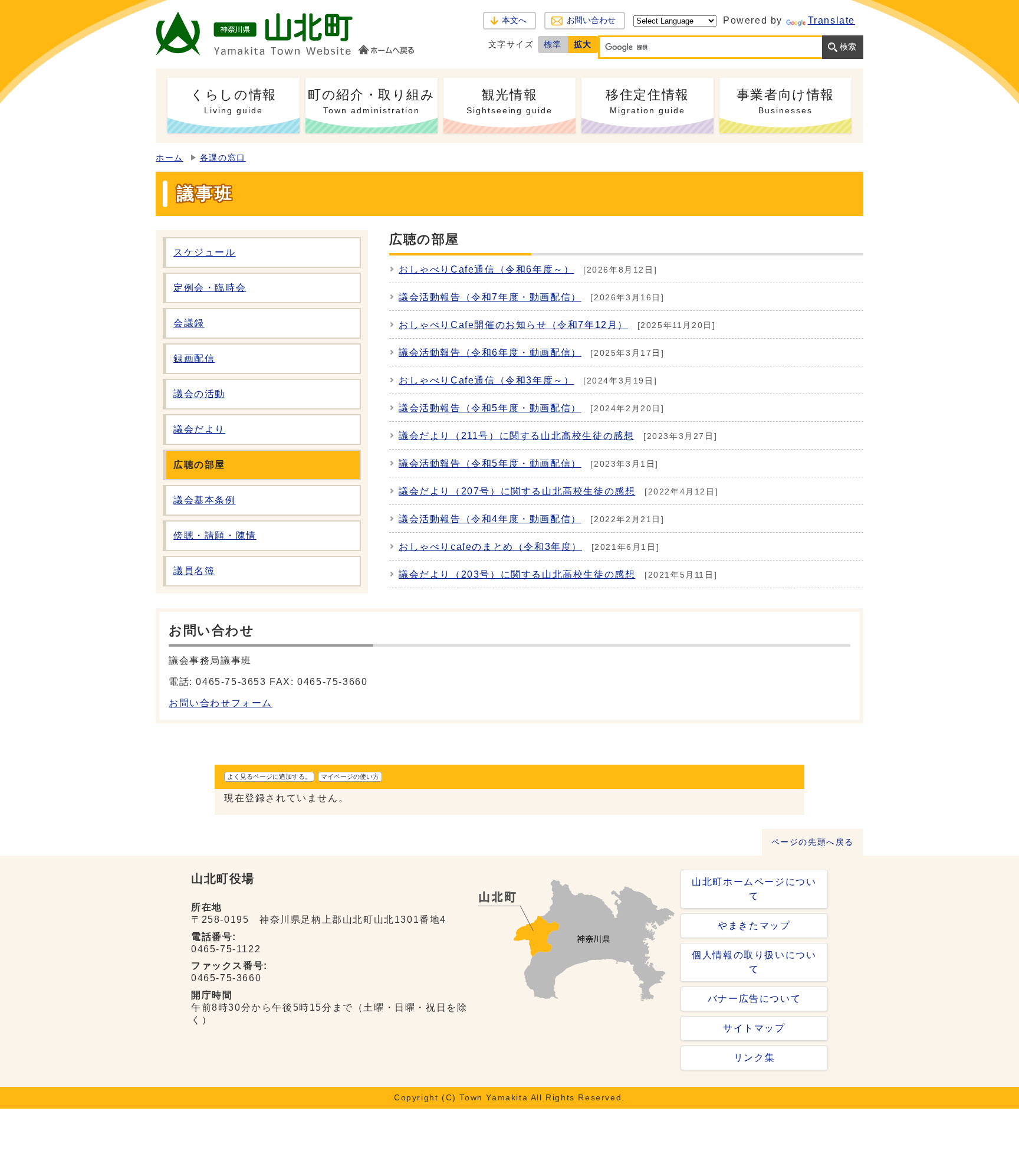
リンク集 (754, 1058)
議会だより (199, 429)
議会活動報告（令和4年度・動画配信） (490, 519)
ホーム (169, 157)
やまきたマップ (754, 925)
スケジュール (204, 252)
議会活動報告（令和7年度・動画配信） (490, 297)
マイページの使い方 (350, 776)
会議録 (189, 323)
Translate (831, 20)
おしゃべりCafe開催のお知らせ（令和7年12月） (513, 325)
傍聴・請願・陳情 (215, 535)
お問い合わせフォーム (220, 703)
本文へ (514, 20)
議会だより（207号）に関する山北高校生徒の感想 (517, 491)
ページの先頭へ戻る (812, 842)
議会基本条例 (204, 500)
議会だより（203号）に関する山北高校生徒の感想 (517, 574)
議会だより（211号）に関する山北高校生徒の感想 (516, 436)
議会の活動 (199, 394)
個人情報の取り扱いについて (754, 962)
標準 (553, 44)
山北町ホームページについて (754, 889)
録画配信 (194, 358)
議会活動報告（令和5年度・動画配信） (490, 408)
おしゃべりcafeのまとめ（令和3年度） (490, 547)
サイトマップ (754, 1028)
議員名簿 (194, 571)
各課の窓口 (223, 157)
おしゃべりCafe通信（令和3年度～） (486, 380)
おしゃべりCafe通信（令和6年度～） (486, 269)
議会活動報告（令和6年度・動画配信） (490, 353)
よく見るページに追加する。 (269, 776)
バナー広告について (754, 999)
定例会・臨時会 (209, 288)
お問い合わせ (591, 20)
